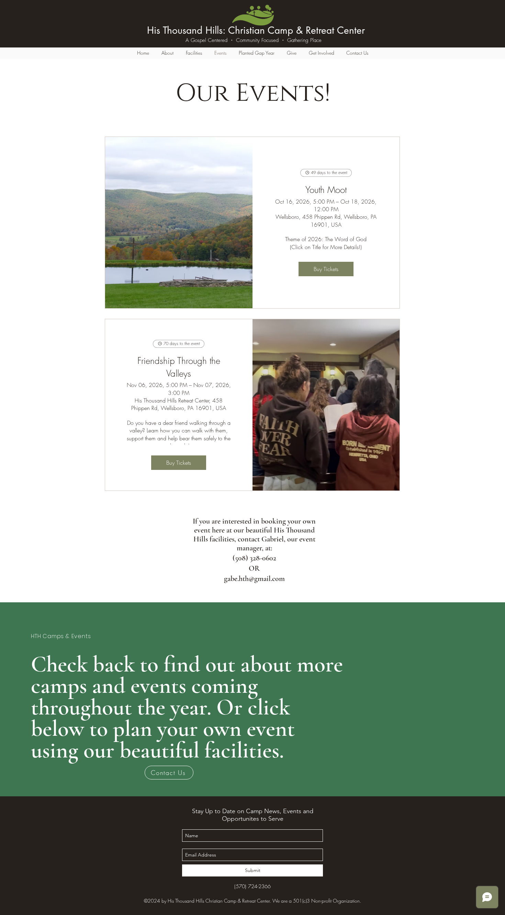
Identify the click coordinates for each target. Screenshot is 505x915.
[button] (167, 53)
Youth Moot (326, 190)
